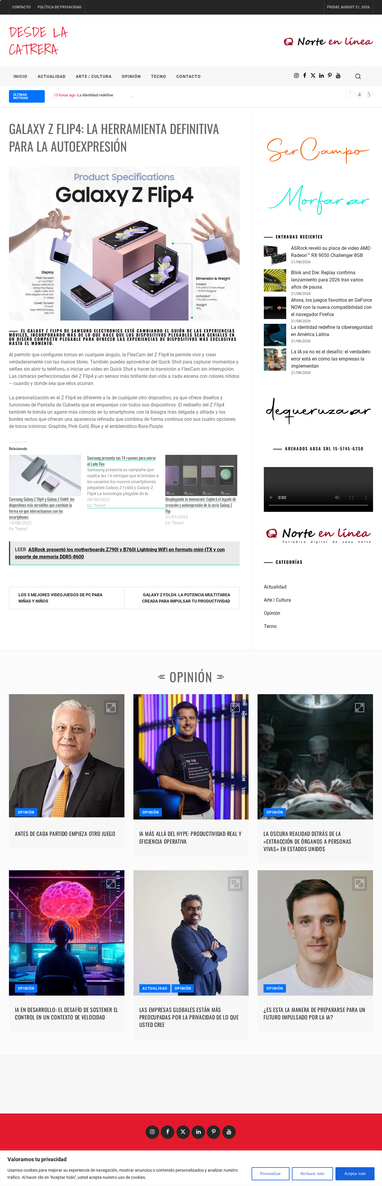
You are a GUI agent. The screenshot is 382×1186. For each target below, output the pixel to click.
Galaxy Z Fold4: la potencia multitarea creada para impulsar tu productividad (186, 597)
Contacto (21, 7)
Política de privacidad (59, 7)
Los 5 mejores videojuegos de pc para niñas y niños (60, 597)
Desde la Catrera (38, 41)
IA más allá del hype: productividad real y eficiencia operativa (190, 837)
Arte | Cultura (94, 76)
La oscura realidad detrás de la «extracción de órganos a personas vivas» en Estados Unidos (308, 841)
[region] (191, 1168)
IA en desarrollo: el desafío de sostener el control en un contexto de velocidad (66, 1013)
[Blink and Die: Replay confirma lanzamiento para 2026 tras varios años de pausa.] (275, 281)
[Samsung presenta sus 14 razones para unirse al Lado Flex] (126, 482)
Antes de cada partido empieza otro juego (65, 833)
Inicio (20, 76)
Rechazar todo (312, 1173)
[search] (358, 76)
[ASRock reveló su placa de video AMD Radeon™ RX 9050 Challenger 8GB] (275, 257)
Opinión (131, 76)
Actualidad (52, 76)
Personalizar (270, 1173)
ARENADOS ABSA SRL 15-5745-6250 (324, 448)
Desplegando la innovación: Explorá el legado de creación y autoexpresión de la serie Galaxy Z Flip (200, 505)
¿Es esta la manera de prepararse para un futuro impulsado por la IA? (315, 1013)
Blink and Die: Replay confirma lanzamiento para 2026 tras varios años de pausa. (327, 280)
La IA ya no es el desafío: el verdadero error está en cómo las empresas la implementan (330, 359)
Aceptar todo (355, 1173)
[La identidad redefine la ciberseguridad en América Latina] (275, 336)
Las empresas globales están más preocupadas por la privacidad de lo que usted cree (189, 1017)
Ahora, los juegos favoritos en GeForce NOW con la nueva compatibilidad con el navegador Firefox (331, 307)
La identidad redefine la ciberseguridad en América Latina (126, 95)
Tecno (158, 76)
